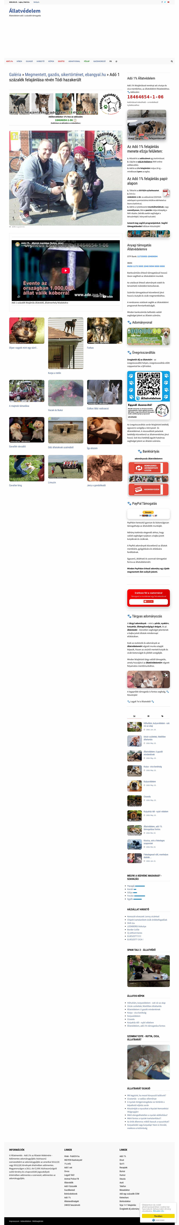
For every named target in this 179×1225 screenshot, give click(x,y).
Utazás (123, 1179)
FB (110, 61)
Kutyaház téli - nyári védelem (156, 811)
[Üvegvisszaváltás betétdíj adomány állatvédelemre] (148, 395)
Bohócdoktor (125, 1201)
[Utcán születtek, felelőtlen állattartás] (134, 737)
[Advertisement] (89, 40)
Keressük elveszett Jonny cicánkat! (143, 916)
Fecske (130, 895)
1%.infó (67, 1163)
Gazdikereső (99, 61)
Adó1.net (68, 1167)
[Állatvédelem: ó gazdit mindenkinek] (134, 752)
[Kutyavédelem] (134, 781)
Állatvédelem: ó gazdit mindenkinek (153, 753)
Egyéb (130, 899)
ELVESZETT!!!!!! (134, 936)
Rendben (158, 1215)
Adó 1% (9, 61)
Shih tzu (131, 923)
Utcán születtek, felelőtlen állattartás (144, 1006)
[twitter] (165, 1)
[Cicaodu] (134, 797)
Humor (122, 1175)
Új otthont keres (134, 932)
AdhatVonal (74, 61)
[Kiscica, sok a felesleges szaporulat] (134, 841)
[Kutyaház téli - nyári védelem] (134, 811)
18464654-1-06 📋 (66, 120)
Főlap (87, 61)
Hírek (19, 61)
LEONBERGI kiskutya (136, 926)
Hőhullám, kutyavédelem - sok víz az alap (146, 1002)
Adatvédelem (25, 1221)
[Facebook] (162, 1)
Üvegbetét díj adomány (129, 1209)
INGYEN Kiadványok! (73, 1160)
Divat (122, 1160)
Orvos (66, 1171)
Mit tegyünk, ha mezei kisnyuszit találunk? (146, 1095)
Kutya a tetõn (54, 373)
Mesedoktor (125, 1190)
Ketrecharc (124, 1197)
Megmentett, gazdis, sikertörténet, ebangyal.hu (65, 74)
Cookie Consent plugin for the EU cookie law (158, 1220)
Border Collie (133, 929)
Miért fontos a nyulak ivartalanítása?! (144, 1118)
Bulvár (122, 1171)
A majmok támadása (19, 405)
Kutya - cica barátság (153, 766)
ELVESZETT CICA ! (135, 939)
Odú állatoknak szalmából (61, 447)
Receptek (123, 1167)
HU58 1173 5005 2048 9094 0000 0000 (146, 266)
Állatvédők (68, 1182)
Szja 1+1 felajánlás (128, 1205)
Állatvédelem (25, 10)
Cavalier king (15, 485)
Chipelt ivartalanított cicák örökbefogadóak (147, 919)
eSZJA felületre (145, 161)
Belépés (36, 2)
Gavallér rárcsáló (17, 446)
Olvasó (29, 61)
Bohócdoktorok (70, 1193)
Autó (122, 1182)
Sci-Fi (122, 1163)
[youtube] (168, 1)
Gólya (130, 892)
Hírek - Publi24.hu (72, 1156)
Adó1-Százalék (70, 1186)
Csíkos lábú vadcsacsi (98, 408)
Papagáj (131, 885)
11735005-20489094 (147, 256)
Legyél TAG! (69, 1175)
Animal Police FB (71, 1179)
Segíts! (61, 61)
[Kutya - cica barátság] (134, 767)
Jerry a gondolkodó (96, 485)
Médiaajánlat (37, 1221)
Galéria (15, 74)
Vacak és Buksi (55, 410)
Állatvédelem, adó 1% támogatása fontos (153, 828)
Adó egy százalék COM (129, 1193)
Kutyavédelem (150, 781)
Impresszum (14, 1221)
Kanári (130, 889)
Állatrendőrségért (71, 1201)
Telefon (123, 1186)
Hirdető (40, 61)
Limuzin (52, 482)
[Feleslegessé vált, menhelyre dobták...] (134, 854)
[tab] (134, 716)
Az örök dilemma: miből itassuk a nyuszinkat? (148, 1121)
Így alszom (92, 448)
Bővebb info (158, 1210)
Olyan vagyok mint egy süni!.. (23, 347)
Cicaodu (147, 796)
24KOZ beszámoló (72, 1205)
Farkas (90, 347)
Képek (51, 61)
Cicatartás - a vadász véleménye (141, 1098)
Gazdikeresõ (69, 1190)
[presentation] (134, 716)
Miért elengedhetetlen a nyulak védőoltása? (147, 1115)
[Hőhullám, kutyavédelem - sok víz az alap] (134, 723)
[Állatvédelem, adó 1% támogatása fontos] (134, 826)
